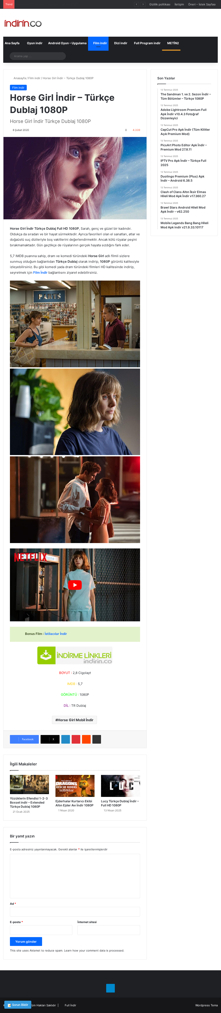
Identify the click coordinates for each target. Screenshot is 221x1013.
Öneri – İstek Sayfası (202, 4)
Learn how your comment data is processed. (94, 950)
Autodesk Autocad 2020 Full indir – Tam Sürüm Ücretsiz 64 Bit (59, 4)
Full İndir (70, 1005)
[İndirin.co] (23, 22)
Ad (13, 903)
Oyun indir (34, 43)
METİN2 (173, 43)
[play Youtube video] (75, 585)
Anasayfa (19, 78)
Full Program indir (147, 43)
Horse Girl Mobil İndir (75, 720)
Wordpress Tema (206, 1005)
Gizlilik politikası (159, 4)
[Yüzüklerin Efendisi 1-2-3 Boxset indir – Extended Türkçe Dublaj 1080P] (29, 784)
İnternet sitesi (87, 922)
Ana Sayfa (12, 43)
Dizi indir (120, 43)
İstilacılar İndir (56, 634)
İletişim (179, 4)
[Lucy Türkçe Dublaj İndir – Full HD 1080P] (120, 786)
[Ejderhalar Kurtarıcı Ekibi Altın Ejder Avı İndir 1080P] (75, 786)
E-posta (16, 922)
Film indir (100, 43)
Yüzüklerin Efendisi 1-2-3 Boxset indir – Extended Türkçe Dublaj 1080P (29, 802)
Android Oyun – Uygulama (67, 43)
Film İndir (40, 272)
